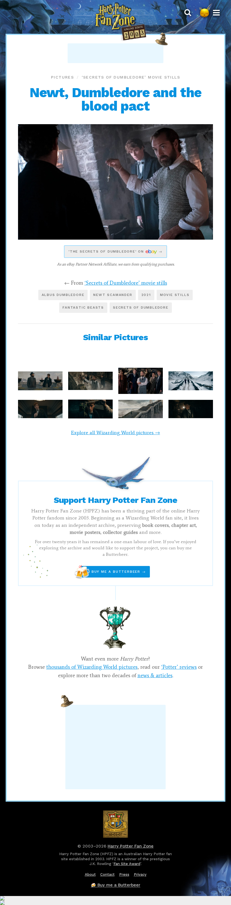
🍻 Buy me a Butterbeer (115, 885)
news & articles (154, 675)
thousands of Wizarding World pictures (91, 667)
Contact (107, 874)
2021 (146, 295)
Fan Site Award (127, 864)
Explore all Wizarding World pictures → (115, 432)
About (90, 874)
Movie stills (175, 295)
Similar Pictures (115, 337)
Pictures (62, 77)
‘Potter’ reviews (179, 667)
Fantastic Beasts (83, 307)
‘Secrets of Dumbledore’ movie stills (131, 77)
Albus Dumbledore (63, 295)
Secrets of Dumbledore (140, 307)
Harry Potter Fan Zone (131, 846)
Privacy (140, 874)
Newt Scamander (112, 295)
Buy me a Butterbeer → (113, 572)
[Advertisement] (115, 53)
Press (124, 874)
